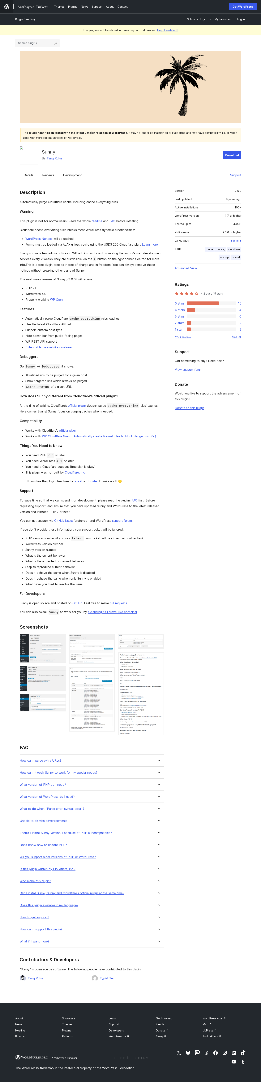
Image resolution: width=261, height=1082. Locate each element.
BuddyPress (212, 1036)
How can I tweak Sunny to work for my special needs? (58, 772)
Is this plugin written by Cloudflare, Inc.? (47, 869)
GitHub (77, 603)
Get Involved (164, 1018)
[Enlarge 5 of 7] (109, 672)
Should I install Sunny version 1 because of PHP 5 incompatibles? (66, 833)
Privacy (20, 1036)
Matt (207, 1024)
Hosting (20, 1030)
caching (220, 249)
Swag (161, 1036)
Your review (183, 337)
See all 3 (236, 240)
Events (160, 1024)
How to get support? (34, 917)
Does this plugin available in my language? (49, 905)
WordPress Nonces (39, 239)
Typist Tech (108, 978)
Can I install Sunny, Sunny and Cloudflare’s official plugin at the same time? (72, 893)
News (18, 1024)
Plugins (66, 1030)
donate (92, 481)
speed (236, 257)
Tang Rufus (54, 158)
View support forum (188, 370)
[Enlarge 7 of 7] (158, 657)
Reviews (48, 175)
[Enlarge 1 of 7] (60, 639)
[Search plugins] (56, 43)
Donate (162, 1030)
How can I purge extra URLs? (40, 760)
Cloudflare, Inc (75, 472)
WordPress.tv (119, 1036)
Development (72, 175)
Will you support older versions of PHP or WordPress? (58, 857)
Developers (116, 1030)
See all (236, 337)
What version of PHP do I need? (43, 784)
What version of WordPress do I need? (47, 797)
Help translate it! (167, 30)
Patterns (67, 1036)
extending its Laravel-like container (112, 612)
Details (28, 175)
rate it (78, 481)
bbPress (209, 1030)
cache (210, 249)
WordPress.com (214, 1018)
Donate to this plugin (189, 408)
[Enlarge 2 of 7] (60, 671)
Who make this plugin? (35, 881)
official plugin (77, 405)
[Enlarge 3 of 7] (60, 699)
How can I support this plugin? (41, 929)
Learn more (150, 244)
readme (97, 221)
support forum (122, 521)
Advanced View (186, 268)
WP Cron (56, 299)
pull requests (118, 603)
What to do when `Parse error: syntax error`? (52, 809)
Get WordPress (243, 6)
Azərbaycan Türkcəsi (64, 1057)
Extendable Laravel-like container (49, 347)
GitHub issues (64, 521)
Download (232, 155)
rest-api (224, 257)
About (19, 1018)
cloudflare (234, 249)
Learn (112, 1018)
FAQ (112, 221)
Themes (67, 1024)
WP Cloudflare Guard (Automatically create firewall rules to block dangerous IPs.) (99, 436)
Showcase (68, 1018)
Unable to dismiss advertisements (43, 821)
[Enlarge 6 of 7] (158, 639)
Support (235, 175)
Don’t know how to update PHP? (43, 845)
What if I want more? (34, 941)
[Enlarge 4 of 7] (109, 639)
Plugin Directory (25, 19)
